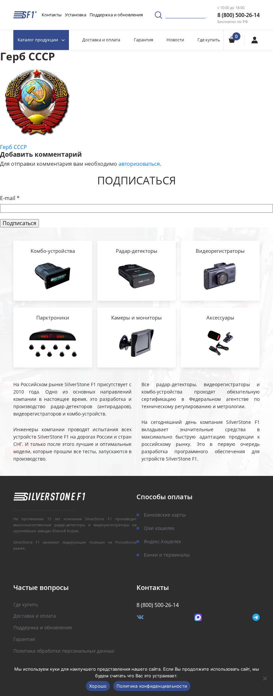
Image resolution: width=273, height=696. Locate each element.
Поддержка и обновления (116, 15)
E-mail (10, 198)
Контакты (52, 15)
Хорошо (98, 686)
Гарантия (143, 40)
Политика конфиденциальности (152, 686)
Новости (175, 40)
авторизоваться (139, 163)
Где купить (208, 40)
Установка (75, 15)
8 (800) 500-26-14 (238, 15)
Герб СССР (13, 147)
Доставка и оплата (101, 40)
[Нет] (264, 678)
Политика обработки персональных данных (63, 651)
